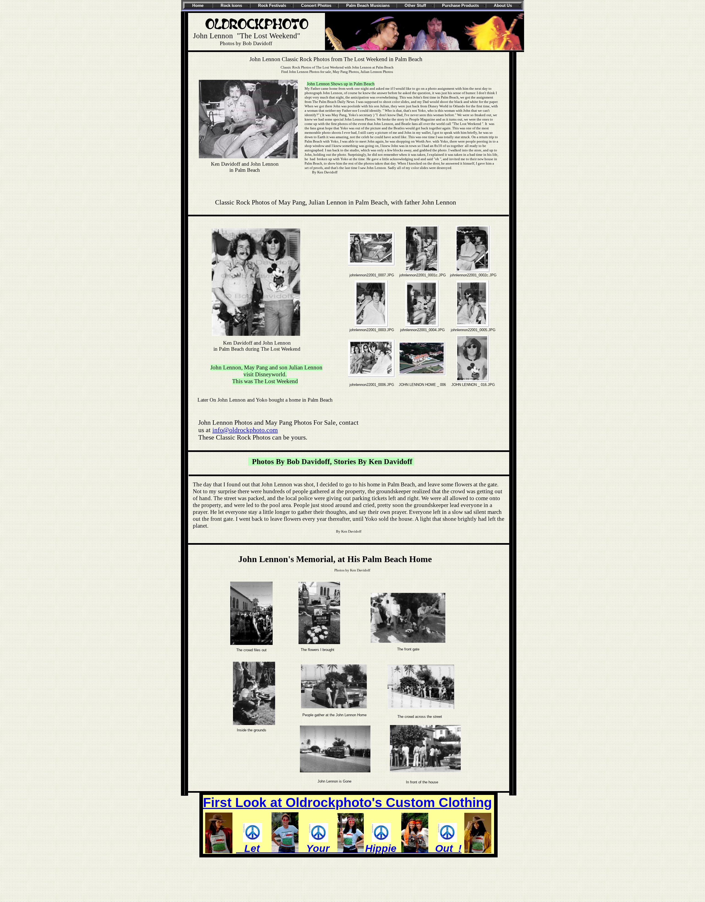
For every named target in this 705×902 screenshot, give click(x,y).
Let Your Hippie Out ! (349, 848)
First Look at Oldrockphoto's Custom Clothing (347, 802)
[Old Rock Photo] (257, 30)
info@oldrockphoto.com (245, 430)
